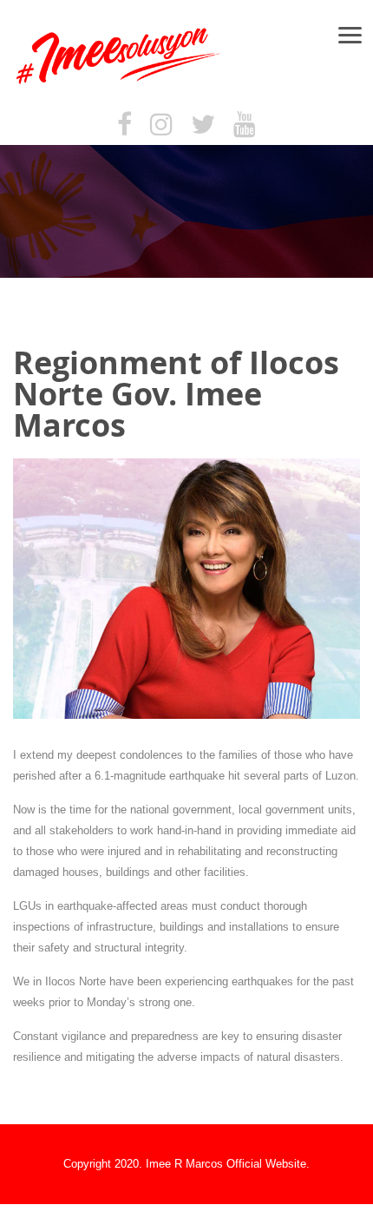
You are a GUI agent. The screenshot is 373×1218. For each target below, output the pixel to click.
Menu (357, 34)
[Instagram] (161, 125)
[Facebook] (124, 125)
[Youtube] (244, 125)
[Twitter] (203, 125)
